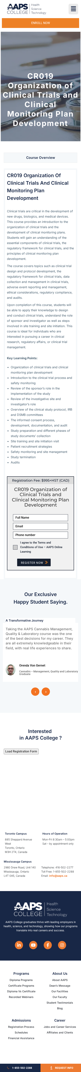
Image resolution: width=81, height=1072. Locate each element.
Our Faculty (60, 997)
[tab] (40, 158)
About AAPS (60, 980)
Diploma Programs (21, 980)
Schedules (21, 1032)
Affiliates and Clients (60, 1032)
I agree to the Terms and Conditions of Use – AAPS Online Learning (41, 547)
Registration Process (21, 1026)
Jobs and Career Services (60, 1026)
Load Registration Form (21, 751)
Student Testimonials (60, 1002)
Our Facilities (59, 991)
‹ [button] (35, 691)
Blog (60, 1008)
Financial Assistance (21, 1038)
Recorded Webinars (21, 997)
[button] (73, 9)
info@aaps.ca (58, 875)
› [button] (46, 691)
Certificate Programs (21, 985)
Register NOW (32, 563)
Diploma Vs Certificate (21, 991)
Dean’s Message (59, 985)
